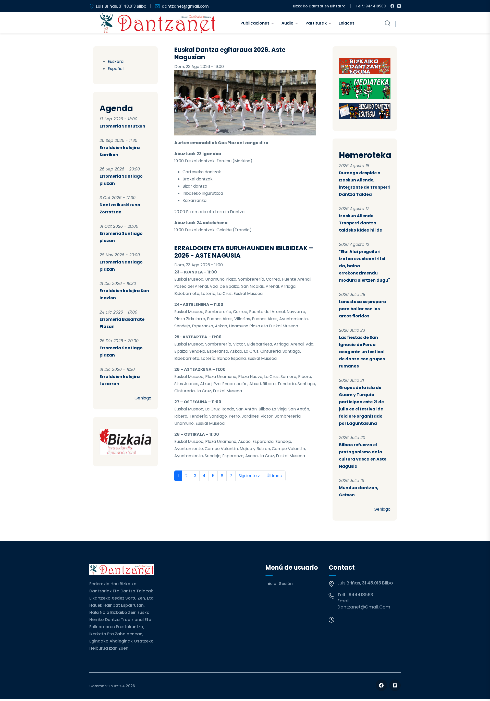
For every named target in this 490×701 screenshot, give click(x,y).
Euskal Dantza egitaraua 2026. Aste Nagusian (230, 53)
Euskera (116, 61)
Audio (287, 23)
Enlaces (346, 23)
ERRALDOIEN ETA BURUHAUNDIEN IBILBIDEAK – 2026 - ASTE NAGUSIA (243, 252)
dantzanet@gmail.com (185, 6)
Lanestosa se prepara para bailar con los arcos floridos (362, 309)
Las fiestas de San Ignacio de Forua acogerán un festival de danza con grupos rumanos (362, 352)
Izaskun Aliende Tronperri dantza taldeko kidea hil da (361, 223)
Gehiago (142, 398)
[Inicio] (158, 23)
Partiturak (316, 23)
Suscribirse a (176, 487)
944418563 (361, 595)
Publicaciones (255, 23)
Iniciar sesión (279, 584)
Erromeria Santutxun (122, 126)
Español (116, 69)
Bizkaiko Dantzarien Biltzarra (319, 6)
